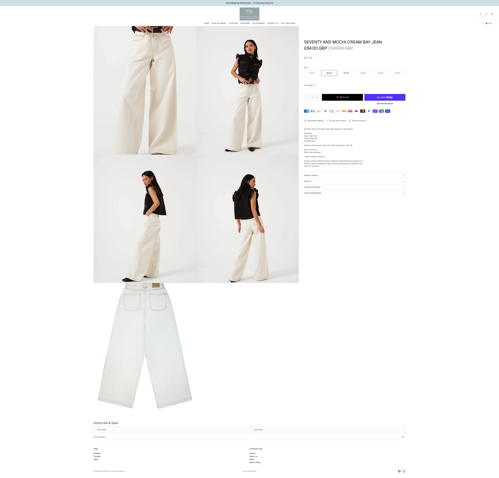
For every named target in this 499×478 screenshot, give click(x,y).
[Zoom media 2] (247, 90)
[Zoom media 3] (145, 219)
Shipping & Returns (312, 187)
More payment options (385, 103)
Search (252, 453)
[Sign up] (402, 437)
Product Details (311, 175)
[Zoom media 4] (247, 219)
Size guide (308, 85)
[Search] (481, 14)
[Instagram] (403, 471)
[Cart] (492, 14)
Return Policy (255, 462)
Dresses (97, 453)
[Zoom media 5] (145, 347)
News (252, 459)
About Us (253, 456)
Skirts (96, 459)
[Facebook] (399, 471)
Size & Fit (307, 181)
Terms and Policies (249, 471)
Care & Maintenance (312, 193)
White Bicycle (104, 471)
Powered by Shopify (117, 471)
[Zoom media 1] (145, 90)
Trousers (97, 456)
